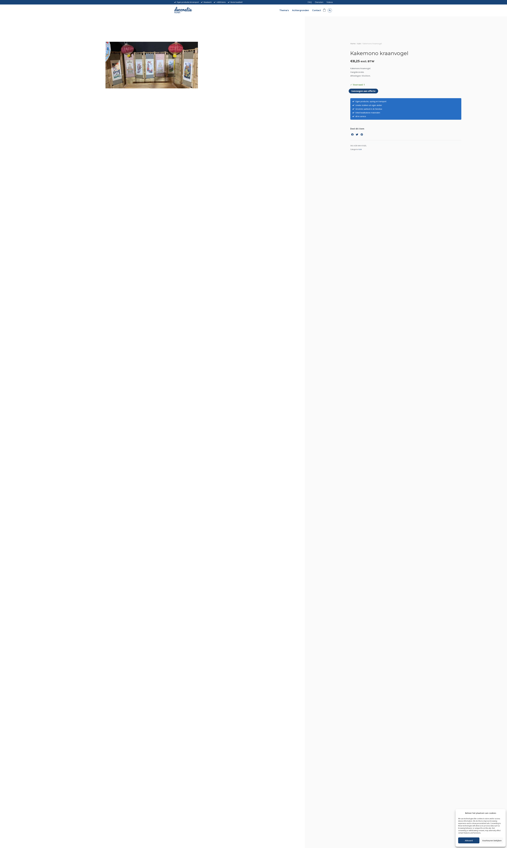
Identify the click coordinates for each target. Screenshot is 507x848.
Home (353, 43)
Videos (330, 2)
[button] (330, 10)
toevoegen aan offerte (363, 91)
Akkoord (469, 840)
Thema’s (284, 10)
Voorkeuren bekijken (492, 840)
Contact (316, 10)
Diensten (319, 2)
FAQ (310, 2)
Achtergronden (300, 10)
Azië (359, 43)
